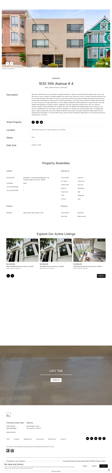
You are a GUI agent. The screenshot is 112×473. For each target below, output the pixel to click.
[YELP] (104, 438)
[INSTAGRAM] (91, 438)
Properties (16, 439)
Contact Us (63, 439)
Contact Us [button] (56, 380)
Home (7, 439)
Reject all (85, 466)
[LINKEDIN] (95, 438)
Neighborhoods (28, 439)
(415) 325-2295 (10, 426)
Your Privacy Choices (56, 471)
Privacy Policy (101, 461)
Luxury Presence (20, 461)
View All (101, 276)
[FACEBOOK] (87, 438)
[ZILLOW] (99, 438)
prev (7, 63)
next (11, 63)
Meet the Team (52, 439)
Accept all (103, 466)
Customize (94, 466)
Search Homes (40, 439)
